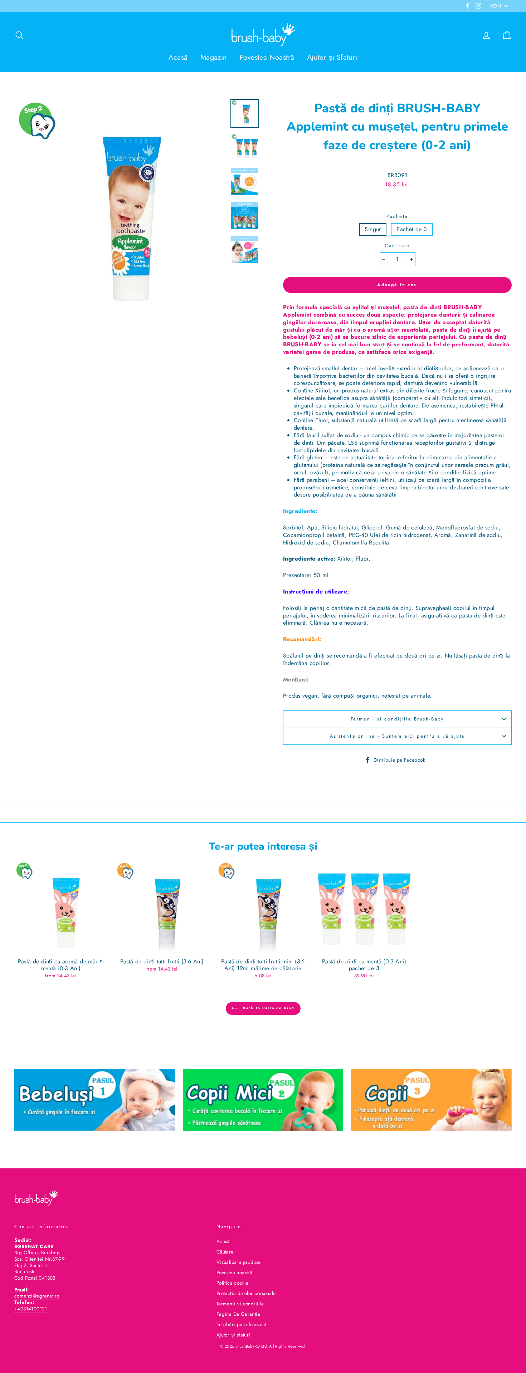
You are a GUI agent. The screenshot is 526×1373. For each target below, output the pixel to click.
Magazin (213, 57)
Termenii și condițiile (240, 1303)
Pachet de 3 (411, 229)
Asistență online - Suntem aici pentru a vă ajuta (397, 736)
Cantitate (397, 246)
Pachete (397, 217)
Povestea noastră (234, 1272)
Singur (373, 229)
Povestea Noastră (267, 57)
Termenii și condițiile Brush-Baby (397, 718)
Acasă (178, 57)
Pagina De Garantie (238, 1314)
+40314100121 (30, 1308)
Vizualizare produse (238, 1262)
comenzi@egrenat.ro (36, 1295)
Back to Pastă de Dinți (268, 1008)
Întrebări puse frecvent (241, 1324)
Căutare (225, 1251)
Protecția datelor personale (246, 1293)
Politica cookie (232, 1282)
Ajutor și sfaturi (233, 1334)
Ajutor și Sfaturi (332, 57)
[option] (119, 204)
